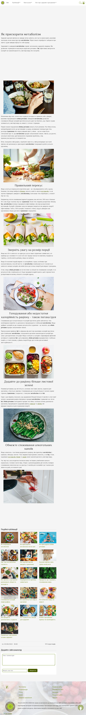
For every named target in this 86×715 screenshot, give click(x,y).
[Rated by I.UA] (8, 713)
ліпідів (39, 404)
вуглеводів (45, 191)
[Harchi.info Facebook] (9, 687)
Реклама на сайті (57, 689)
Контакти (55, 692)
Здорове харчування (25, 697)
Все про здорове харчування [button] (45, 2)
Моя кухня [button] (27, 2)
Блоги (21, 695)
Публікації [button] (15, 2)
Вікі (7, 2)
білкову (22, 191)
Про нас (55, 697)
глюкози (32, 404)
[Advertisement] (43, 17)
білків (18, 457)
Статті (21, 692)
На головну (22, 687)
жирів (24, 457)
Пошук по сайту (57, 695)
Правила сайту (57, 687)
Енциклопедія (23, 689)
